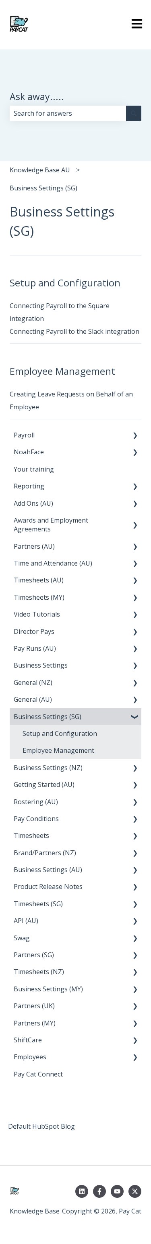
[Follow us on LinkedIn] (81, 1191)
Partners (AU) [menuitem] (34, 546)
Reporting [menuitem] (29, 486)
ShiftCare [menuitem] (28, 1040)
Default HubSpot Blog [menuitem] (41, 1126)
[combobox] (68, 113)
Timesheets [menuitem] (31, 835)
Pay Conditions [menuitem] (36, 818)
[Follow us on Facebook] (99, 1191)
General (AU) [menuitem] (33, 699)
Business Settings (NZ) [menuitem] (48, 767)
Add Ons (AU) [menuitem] (33, 503)
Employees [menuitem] (30, 1056)
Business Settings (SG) (43, 188)
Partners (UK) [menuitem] (34, 1005)
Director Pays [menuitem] (34, 631)
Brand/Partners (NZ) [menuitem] (45, 852)
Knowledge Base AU (40, 169)
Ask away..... (37, 96)
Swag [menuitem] (22, 938)
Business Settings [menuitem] (41, 665)
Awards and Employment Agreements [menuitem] (51, 524)
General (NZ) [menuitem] (33, 682)
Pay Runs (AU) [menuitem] (35, 648)
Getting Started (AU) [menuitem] (44, 784)
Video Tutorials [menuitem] (37, 614)
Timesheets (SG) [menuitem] (38, 903)
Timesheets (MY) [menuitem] (39, 597)
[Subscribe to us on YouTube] (117, 1191)
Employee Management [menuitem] (58, 750)
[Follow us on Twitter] (134, 1191)
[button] (134, 435)
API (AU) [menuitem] (26, 920)
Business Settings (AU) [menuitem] (48, 869)
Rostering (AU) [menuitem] (36, 801)
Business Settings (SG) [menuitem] (47, 716)
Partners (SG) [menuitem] (34, 954)
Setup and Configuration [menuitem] (60, 733)
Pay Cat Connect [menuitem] (38, 1074)
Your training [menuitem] (34, 469)
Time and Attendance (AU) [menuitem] (53, 563)
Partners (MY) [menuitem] (35, 1023)
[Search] (133, 113)
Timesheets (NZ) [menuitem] (39, 971)
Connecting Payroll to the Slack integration (74, 331)
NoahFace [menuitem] (29, 451)
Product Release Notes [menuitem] (48, 886)
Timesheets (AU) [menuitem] (39, 580)
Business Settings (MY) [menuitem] (48, 989)
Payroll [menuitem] (24, 435)
